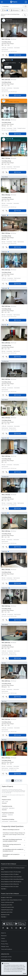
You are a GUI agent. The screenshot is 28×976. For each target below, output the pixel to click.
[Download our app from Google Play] (20, 923)
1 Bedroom (4, 814)
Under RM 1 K (11, 808)
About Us (3, 933)
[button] (19, 63)
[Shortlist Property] (25, 25)
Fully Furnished (5, 821)
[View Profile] (14, 20)
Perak (7, 801)
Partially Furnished (13, 821)
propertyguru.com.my (6, 956)
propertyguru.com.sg (6, 959)
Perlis (3, 801)
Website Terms (5, 946)
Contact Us (4, 941)
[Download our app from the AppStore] (7, 923)
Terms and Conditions (6, 949)
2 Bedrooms (10, 814)
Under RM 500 (5, 808)
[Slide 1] (10, 35)
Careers (3, 938)
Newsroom (4, 935)
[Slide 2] (11, 35)
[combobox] (13, 6)
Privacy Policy (4, 943)
